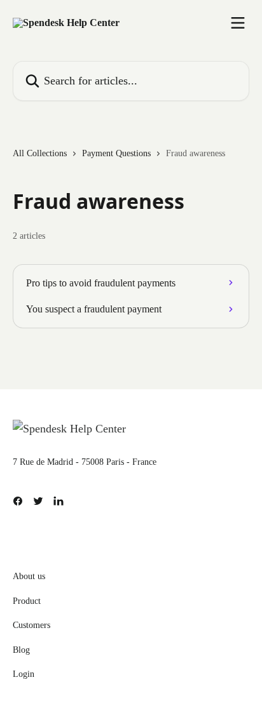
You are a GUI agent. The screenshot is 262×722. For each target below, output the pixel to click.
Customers (31, 625)
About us (29, 576)
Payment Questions (116, 153)
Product (27, 601)
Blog (21, 650)
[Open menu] (237, 22)
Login (23, 674)
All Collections (40, 153)
